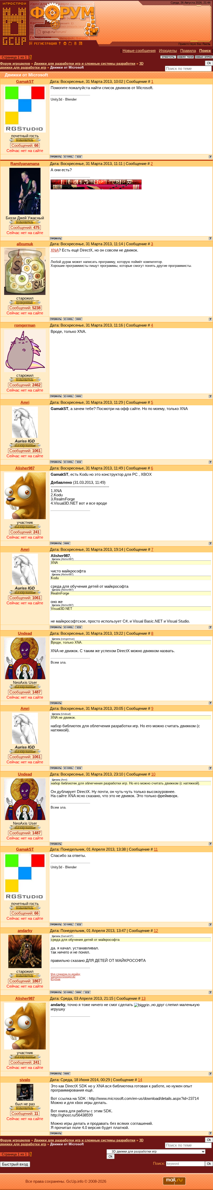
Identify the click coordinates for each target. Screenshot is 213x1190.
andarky (25, 931)
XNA (55, 250)
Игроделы (168, 51)
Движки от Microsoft (67, 67)
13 (143, 998)
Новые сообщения (139, 51)
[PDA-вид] (75, 44)
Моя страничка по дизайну (65, 974)
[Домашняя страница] (78, 319)
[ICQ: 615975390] (78, 156)
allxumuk (25, 244)
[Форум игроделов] (31, 44)
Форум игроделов (15, 63)
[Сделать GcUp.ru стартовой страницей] (65, 44)
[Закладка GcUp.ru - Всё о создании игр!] (70, 44)
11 (156, 849)
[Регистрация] (45, 44)
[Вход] (59, 44)
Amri (25, 402)
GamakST (25, 82)
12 (156, 931)
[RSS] (80, 44)
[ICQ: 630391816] (78, 462)
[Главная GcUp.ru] (14, 44)
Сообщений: (24, 145)
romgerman (24, 325)
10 (153, 774)
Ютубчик (55, 979)
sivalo (24, 1080)
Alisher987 (25, 468)
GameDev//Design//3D (63, 976)
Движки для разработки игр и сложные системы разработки (84, 63)
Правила (188, 51)
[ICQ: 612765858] (87, 992)
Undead (25, 633)
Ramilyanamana (24, 164)
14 (140, 1080)
